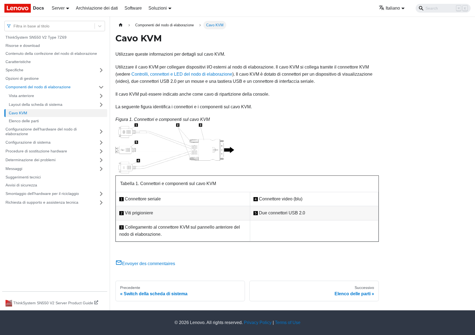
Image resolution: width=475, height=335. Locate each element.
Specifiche (14, 70)
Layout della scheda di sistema (35, 104)
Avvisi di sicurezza (21, 185)
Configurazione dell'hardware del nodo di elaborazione (41, 131)
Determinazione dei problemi (30, 160)
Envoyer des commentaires (148, 263)
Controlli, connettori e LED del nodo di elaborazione (181, 74)
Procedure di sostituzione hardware (36, 151)
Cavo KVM (18, 113)
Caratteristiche (18, 61)
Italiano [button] (393, 8)
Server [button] (58, 8)
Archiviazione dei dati (97, 8)
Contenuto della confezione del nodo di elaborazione (51, 53)
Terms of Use (287, 322)
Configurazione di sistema (28, 142)
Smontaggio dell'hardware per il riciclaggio (42, 193)
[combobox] (14, 26)
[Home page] (120, 25)
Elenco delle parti (24, 121)
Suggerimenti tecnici (23, 177)
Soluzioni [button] (157, 8)
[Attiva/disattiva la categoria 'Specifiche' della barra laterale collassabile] (101, 70)
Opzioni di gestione (22, 78)
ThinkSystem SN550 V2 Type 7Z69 (36, 37)
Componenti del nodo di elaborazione (38, 87)
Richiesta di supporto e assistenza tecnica (41, 202)
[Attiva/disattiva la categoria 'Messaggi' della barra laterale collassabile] (101, 168)
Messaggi (13, 168)
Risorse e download (22, 45)
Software (133, 8)
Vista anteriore (21, 95)
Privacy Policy (258, 322)
